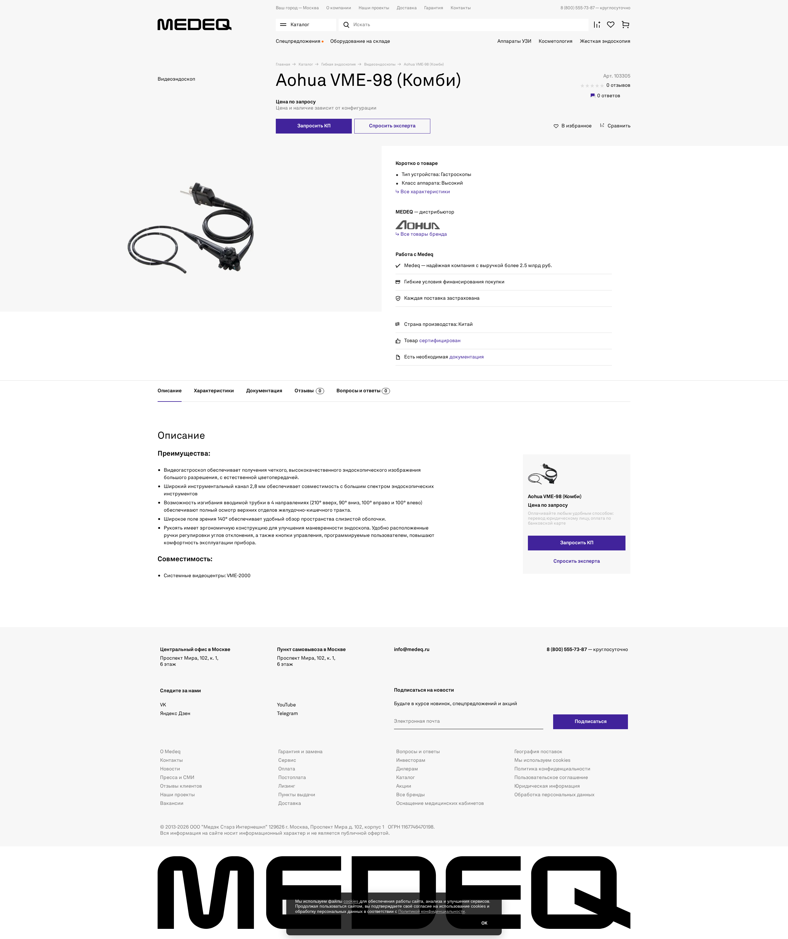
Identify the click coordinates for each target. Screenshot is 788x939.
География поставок (538, 751)
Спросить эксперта (392, 126)
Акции (403, 786)
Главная (283, 64)
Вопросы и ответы (418, 751)
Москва (297, 8)
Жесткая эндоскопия (605, 41)
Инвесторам (410, 760)
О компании (338, 8)
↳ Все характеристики (423, 192)
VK (163, 705)
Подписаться (591, 721)
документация (466, 357)
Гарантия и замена (300, 751)
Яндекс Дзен (175, 713)
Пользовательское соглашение (551, 777)
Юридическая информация (547, 786)
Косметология (556, 41)
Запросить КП (314, 126)
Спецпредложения (298, 41)
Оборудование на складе (360, 41)
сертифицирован (439, 340)
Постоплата (292, 777)
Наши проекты (374, 8)
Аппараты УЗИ (514, 41)
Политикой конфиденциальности (431, 911)
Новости (170, 769)
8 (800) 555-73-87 (578, 8)
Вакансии (171, 803)
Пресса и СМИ (177, 777)
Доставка (407, 8)
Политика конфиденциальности (552, 769)
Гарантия (433, 8)
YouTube (286, 705)
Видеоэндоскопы (379, 64)
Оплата (286, 769)
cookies (352, 901)
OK (484, 923)
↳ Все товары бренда (421, 234)
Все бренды (410, 795)
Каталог (305, 64)
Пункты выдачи (296, 795)
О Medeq (170, 751)
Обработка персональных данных (554, 795)
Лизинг (286, 786)
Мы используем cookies (542, 760)
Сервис (287, 760)
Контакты (461, 8)
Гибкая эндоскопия (338, 64)
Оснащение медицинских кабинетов (440, 803)
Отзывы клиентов (181, 786)
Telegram (287, 713)
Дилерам (407, 769)
